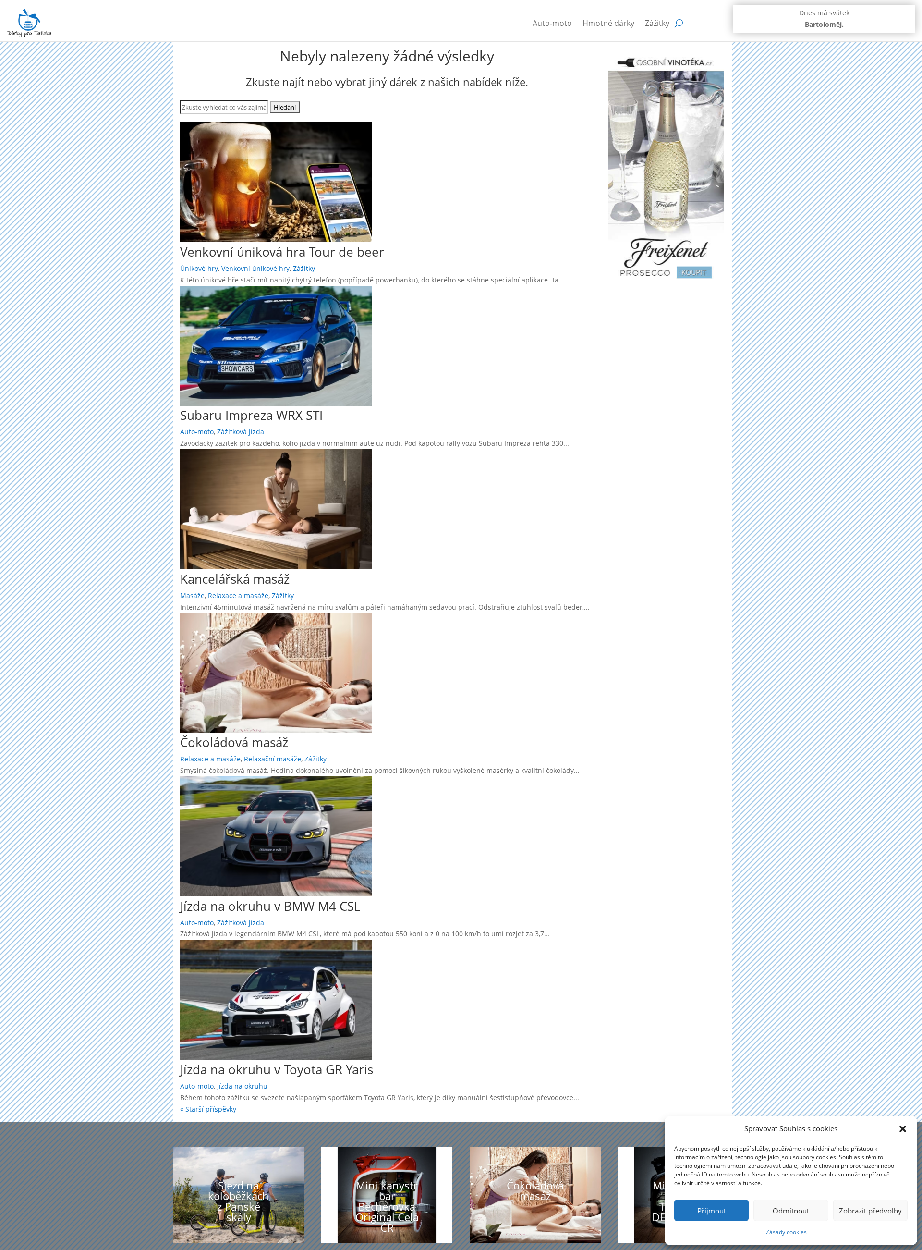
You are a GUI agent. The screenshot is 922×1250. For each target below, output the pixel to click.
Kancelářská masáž (235, 579)
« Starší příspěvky (208, 1109)
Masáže (192, 595)
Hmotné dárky (608, 23)
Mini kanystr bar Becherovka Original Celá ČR (387, 1206)
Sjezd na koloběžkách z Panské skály (238, 1201)
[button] (903, 1129)
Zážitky (657, 23)
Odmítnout (791, 1210)
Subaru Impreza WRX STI (251, 415)
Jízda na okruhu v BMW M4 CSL (270, 906)
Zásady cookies (786, 1232)
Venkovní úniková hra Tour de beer (282, 251)
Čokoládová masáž (234, 742)
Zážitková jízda (240, 431)
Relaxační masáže (272, 758)
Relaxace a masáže (238, 595)
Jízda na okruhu (242, 1086)
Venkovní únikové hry (255, 268)
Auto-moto (552, 23)
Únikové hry (199, 268)
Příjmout (711, 1210)
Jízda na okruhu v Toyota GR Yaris (276, 1069)
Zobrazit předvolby (870, 1210)
